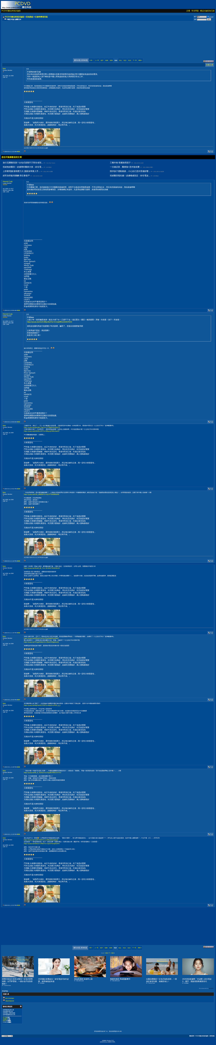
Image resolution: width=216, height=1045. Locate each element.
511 (120, 60)
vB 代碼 (5, 1017)
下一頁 (135, 60)
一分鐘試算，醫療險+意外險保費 (125, 167)
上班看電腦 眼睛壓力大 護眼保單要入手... (21, 171)
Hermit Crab (7, 181)
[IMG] (4, 1020)
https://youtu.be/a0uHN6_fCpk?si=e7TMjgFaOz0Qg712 (42, 427)
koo (4, 69)
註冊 (188, 11)
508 (106, 60)
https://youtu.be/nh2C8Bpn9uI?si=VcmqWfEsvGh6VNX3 (49, 322)
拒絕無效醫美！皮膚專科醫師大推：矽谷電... (23, 167)
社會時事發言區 (41, 17)
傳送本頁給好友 (10, 1001)
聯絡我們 (191, 1036)
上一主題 (105, 953)
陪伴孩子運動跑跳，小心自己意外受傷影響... (130, 171)
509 (111, 60)
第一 (91, 60)
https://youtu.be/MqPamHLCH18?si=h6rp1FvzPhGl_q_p (42, 705)
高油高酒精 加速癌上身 (83, 979)
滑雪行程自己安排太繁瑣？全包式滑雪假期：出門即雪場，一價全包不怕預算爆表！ (17, 981)
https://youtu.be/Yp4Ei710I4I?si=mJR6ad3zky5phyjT (41, 840)
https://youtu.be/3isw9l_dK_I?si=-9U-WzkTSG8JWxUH (42, 568)
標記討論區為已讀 (207, 11)
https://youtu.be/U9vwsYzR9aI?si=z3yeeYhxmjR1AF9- (42, 843)
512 (125, 60)
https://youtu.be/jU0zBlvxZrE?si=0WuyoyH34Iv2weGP (42, 431)
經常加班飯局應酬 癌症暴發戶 (16, 175)
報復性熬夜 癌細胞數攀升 (120, 979)
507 (102, 60)
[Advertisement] (69, 37)
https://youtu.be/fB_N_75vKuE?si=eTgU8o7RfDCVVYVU (42, 772)
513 (129, 60)
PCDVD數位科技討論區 (11, 11)
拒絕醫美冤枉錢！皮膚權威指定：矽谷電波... (130, 175)
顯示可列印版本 (10, 998)
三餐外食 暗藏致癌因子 (120, 163)
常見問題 (195, 11)
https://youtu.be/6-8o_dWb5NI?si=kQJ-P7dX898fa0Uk (41, 494)
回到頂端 (211, 1036)
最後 (140, 60)
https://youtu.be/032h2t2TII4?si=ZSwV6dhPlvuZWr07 (41, 638)
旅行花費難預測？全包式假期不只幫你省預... (23, 163)
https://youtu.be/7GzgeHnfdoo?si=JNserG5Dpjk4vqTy (41, 642)
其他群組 (29, 17)
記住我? (211, 17)
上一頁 (97, 60)
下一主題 (111, 953)
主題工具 (209, 65)
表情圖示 (5, 1019)
